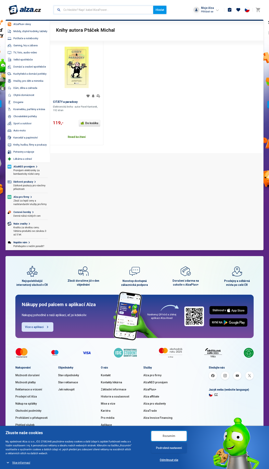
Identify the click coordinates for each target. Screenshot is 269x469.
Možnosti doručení (27, 375)
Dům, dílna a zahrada (25, 87)
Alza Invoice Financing (158, 417)
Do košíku (91, 123)
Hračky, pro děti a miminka (28, 80)
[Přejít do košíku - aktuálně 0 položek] (258, 9)
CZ (216, 394)
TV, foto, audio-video (25, 52)
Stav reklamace (68, 382)
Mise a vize (108, 403)
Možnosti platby (25, 382)
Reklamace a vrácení (28, 389)
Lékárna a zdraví (22, 158)
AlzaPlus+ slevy (22, 24)
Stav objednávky (68, 375)
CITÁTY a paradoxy (65, 101)
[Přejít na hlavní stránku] (25, 10)
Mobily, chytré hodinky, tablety (30, 31)
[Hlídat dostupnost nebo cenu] (93, 96)
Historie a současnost (115, 396)
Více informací (21, 462)
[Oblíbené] (238, 9)
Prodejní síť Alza (26, 396)
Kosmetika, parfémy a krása (29, 109)
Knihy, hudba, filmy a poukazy (30, 144)
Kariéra (105, 410)
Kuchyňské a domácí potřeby (29, 73)
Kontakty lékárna (111, 382)
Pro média (107, 417)
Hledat (160, 9)
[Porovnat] (98, 96)
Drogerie (18, 102)
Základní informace (113, 389)
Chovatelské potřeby (25, 116)
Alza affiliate (151, 396)
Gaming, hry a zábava (25, 45)
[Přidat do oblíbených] (88, 96)
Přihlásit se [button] (207, 11)
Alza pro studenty (154, 403)
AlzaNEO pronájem (155, 382)
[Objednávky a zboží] (229, 9)
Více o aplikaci (34, 327)
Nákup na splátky (26, 403)
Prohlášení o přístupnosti (31, 417)
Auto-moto (19, 130)
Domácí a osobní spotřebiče (29, 66)
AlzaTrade (150, 410)
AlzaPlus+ (149, 389)
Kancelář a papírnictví (25, 137)
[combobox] (103, 10)
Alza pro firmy (152, 375)
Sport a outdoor (22, 123)
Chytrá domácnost (23, 95)
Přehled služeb (24, 424)
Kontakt (105, 375)
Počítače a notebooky (25, 38)
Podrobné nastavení (169, 447)
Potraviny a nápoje (23, 151)
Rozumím (169, 435)
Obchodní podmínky (28, 410)
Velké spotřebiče (23, 59)
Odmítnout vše (169, 460)
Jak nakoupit (66, 389)
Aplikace (106, 424)
